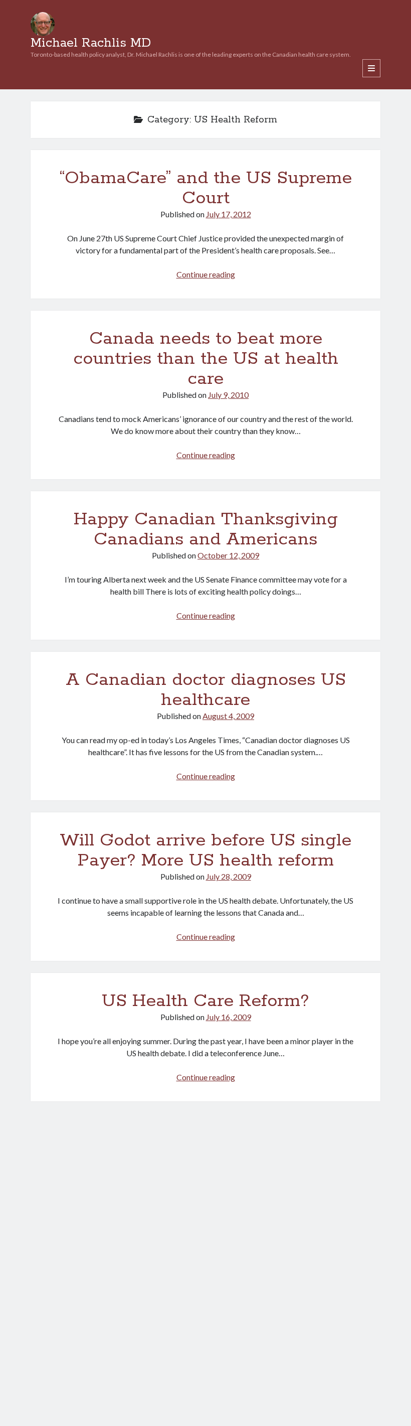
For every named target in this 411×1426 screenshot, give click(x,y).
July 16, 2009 (228, 1017)
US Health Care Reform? (205, 1001)
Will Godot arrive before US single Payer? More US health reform (205, 850)
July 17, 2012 (228, 214)
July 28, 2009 (228, 876)
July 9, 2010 (228, 394)
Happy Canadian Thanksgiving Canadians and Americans (206, 529)
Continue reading (205, 274)
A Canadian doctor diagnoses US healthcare (206, 689)
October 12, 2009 (228, 555)
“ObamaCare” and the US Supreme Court (206, 188)
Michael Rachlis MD (91, 43)
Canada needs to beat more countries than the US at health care (205, 358)
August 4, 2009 (228, 716)
